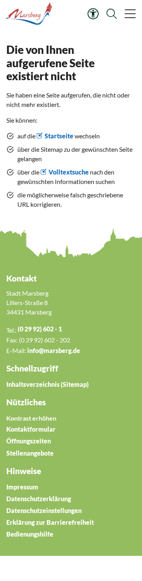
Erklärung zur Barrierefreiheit (50, 522)
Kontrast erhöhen (31, 418)
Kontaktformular (31, 429)
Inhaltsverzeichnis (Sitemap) (47, 384)
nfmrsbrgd (53, 350)
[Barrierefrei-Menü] (93, 13)
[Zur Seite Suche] (111, 14)
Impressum (22, 487)
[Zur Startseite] (30, 14)
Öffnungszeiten (28, 441)
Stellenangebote (30, 453)
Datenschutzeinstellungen (44, 510)
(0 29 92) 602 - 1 (40, 329)
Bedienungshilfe (29, 534)
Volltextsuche (69, 172)
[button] (129, 13)
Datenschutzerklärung (38, 498)
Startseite (59, 136)
